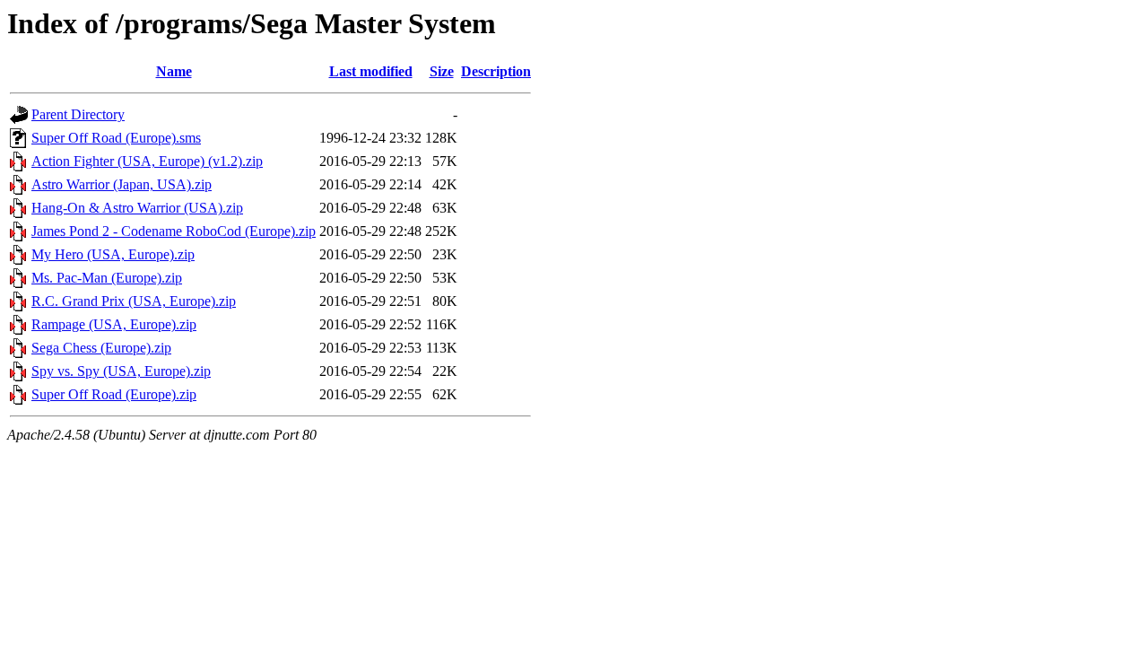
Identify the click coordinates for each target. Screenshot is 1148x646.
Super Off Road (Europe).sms (116, 137)
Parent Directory (78, 114)
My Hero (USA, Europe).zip (113, 254)
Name (174, 71)
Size (442, 71)
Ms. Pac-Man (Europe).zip (106, 277)
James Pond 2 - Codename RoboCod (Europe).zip (173, 231)
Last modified (371, 71)
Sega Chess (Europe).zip (101, 347)
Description (496, 71)
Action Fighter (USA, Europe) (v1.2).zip (147, 161)
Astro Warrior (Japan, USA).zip (121, 184)
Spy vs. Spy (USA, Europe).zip (121, 371)
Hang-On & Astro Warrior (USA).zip (137, 207)
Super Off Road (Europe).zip (113, 394)
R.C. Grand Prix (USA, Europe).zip (133, 301)
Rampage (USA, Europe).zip (113, 324)
